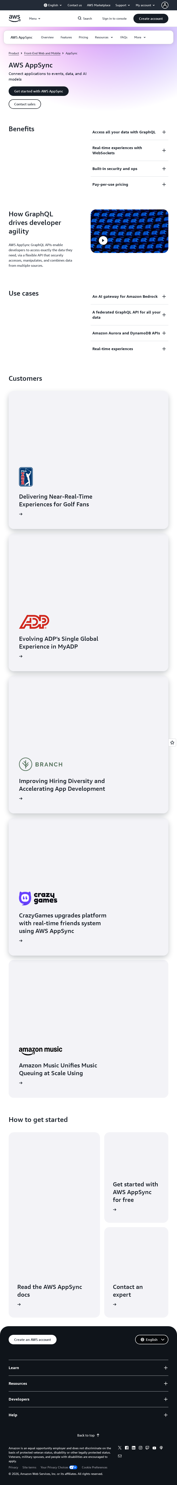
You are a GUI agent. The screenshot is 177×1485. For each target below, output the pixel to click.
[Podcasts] (161, 1448)
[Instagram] (140, 1448)
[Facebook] (126, 1448)
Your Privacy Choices (54, 1467)
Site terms (29, 1467)
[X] (120, 1448)
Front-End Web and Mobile (42, 53)
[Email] (120, 1456)
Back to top (86, 1435)
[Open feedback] (172, 742)
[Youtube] (154, 1448)
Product (14, 53)
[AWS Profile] (164, 5)
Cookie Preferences (94, 1467)
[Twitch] (147, 1448)
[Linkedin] (133, 1448)
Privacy (13, 1467)
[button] (150, 18)
